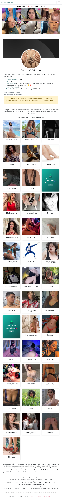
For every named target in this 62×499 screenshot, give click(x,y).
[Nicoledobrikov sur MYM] (11, 129)
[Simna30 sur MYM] (31, 177)
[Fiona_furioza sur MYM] (31, 421)
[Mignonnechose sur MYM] (31, 202)
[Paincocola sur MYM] (11, 397)
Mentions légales (37, 496)
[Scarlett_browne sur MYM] (11, 373)
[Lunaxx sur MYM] (50, 275)
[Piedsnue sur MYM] (11, 446)
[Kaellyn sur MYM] (50, 397)
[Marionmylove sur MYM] (11, 202)
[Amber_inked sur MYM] (11, 251)
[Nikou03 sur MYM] (31, 397)
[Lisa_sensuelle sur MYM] (31, 153)
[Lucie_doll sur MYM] (31, 226)
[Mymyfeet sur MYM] (50, 226)
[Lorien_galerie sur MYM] (31, 299)
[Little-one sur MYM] (50, 129)
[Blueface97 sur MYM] (31, 251)
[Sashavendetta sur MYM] (11, 421)
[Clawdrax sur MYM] (11, 299)
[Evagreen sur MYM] (50, 202)
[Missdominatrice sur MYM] (11, 275)
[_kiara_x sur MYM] (11, 348)
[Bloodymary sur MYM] (50, 153)
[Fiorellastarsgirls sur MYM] (11, 226)
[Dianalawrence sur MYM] (31, 324)
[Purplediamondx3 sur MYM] (31, 275)
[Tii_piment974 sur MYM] (31, 348)
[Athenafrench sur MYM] (50, 299)
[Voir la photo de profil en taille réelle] (31, 63)
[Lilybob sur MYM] (11, 153)
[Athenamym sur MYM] (11, 177)
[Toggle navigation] (59, 2)
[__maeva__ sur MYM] (50, 373)
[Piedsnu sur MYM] (50, 421)
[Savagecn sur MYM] (50, 324)
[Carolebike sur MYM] (31, 373)
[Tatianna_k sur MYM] (50, 348)
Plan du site (48, 496)
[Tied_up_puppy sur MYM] (50, 251)
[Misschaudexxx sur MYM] (31, 129)
